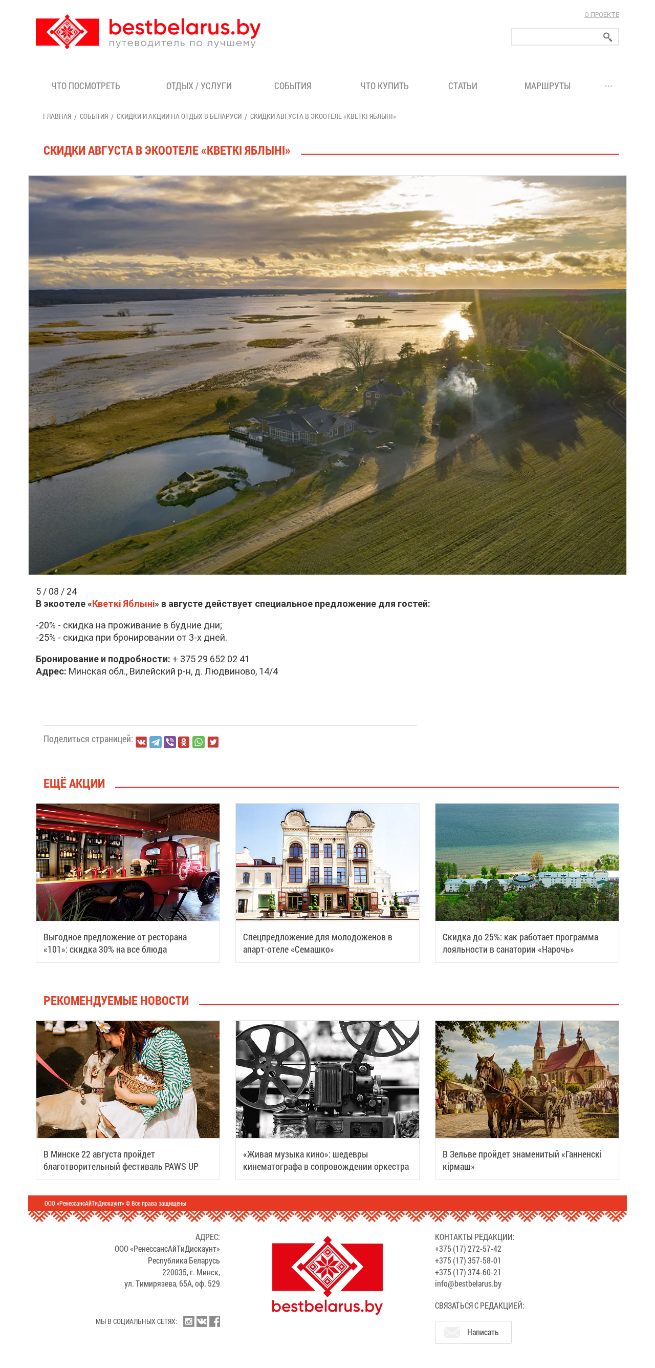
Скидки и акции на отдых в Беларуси (179, 116)
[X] (213, 742)
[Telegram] (155, 742)
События (295, 85)
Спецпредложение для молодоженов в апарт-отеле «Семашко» (317, 943)
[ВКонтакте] (141, 742)
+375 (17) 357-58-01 (468, 1260)
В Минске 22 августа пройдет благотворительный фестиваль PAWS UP (121, 1160)
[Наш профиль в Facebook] (214, 1321)
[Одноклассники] (184, 742)
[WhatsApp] (198, 742)
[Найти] (608, 37)
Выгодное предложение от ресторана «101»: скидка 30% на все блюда (115, 943)
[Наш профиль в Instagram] (188, 1321)
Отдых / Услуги (199, 85)
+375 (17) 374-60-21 (468, 1272)
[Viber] (170, 742)
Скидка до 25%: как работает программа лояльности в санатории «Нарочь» (520, 943)
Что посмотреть (85, 85)
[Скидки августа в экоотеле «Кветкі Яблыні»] (327, 176)
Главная (57, 116)
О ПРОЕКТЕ (601, 14)
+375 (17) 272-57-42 (468, 1248)
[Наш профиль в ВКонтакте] (201, 1321)
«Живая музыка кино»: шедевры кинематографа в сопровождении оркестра (326, 1160)
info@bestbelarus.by (468, 1283)
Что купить (384, 85)
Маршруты (548, 85)
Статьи (465, 85)
